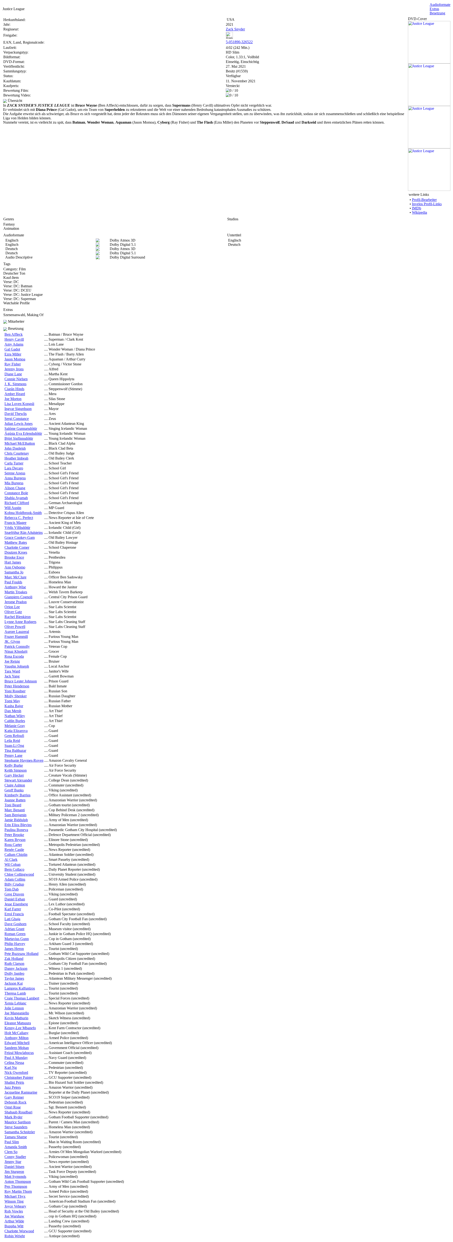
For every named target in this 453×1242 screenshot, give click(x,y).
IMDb (416, 208)
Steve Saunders (15, 1127)
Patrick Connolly (17, 646)
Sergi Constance (16, 419)
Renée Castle (14, 850)
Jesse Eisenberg (16, 904)
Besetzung (437, 13)
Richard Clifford (16, 503)
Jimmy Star (12, 1162)
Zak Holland (13, 959)
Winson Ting (14, 1201)
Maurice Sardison (17, 1122)
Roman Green (14, 934)
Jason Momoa (14, 359)
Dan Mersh (12, 711)
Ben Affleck (13, 334)
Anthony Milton (16, 1038)
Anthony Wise (15, 587)
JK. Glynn (12, 642)
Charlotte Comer (16, 547)
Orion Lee (12, 607)
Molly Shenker (15, 696)
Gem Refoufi (14, 736)
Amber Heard (14, 394)
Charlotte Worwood (19, 1231)
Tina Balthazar (15, 751)
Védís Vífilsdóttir (17, 528)
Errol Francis (14, 914)
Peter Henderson (16, 686)
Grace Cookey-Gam (19, 537)
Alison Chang (14, 488)
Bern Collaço (14, 869)
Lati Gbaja (12, 919)
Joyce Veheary (15, 1206)
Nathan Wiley (14, 716)
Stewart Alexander (18, 780)
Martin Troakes (15, 592)
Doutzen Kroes (15, 552)
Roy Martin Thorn (18, 1191)
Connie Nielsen (16, 379)
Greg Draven (14, 894)
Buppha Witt (13, 1226)
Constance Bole (16, 493)
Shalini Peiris (14, 1082)
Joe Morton (12, 399)
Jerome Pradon (15, 602)
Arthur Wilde (14, 1221)
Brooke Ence (14, 557)
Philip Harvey (14, 944)
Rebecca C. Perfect (18, 518)
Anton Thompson (17, 1181)
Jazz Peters (12, 1087)
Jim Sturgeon (14, 1172)
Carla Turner (13, 463)
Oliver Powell (14, 627)
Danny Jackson (15, 968)
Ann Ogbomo (14, 567)
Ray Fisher (12, 364)
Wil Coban (12, 864)
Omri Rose (12, 1107)
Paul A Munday (16, 1058)
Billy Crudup (14, 884)
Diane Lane (13, 374)
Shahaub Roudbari (18, 1112)
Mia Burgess (13, 483)
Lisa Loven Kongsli (19, 404)
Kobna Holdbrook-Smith (23, 513)
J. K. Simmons (15, 384)
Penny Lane (13, 755)
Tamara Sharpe (15, 1137)
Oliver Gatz (13, 612)
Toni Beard (12, 805)
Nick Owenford (16, 1073)
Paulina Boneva (16, 830)
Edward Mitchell (16, 1043)
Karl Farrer (12, 909)
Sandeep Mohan (16, 1048)
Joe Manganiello (16, 1013)
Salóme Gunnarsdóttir (20, 429)
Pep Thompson (15, 1186)
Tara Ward (12, 671)
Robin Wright (14, 1236)
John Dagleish (15, 448)
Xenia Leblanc (15, 1003)
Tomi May (12, 701)
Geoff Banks (14, 790)
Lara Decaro (13, 468)
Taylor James (14, 978)
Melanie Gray (14, 726)
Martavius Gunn (16, 939)
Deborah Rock (15, 1102)
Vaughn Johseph (16, 666)
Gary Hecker (14, 775)
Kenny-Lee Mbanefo (20, 1028)
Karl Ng (10, 1068)
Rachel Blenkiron (17, 617)
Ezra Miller (12, 354)
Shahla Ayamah (16, 498)
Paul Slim (11, 1142)
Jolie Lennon (14, 1008)
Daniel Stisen (14, 1167)
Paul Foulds (13, 582)
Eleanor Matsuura (17, 1023)
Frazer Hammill (16, 637)
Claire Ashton (14, 785)
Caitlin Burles (14, 721)
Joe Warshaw (14, 1216)
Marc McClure (15, 577)
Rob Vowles (13, 1211)
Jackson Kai (13, 983)
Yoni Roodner (14, 691)
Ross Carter (13, 845)
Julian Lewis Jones (18, 424)
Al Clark (10, 859)
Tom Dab (11, 889)
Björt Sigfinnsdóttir (18, 438)
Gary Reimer (14, 1097)
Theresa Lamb (15, 993)
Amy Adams (13, 344)
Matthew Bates (15, 542)
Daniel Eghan (14, 899)
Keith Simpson (15, 770)
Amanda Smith (15, 1147)
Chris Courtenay (16, 453)
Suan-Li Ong (14, 746)
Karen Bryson (14, 840)
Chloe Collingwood (19, 874)
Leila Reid (12, 741)
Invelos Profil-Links (427, 204)
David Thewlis (15, 414)
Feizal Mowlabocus (19, 1053)
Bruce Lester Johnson (20, 681)
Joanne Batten (14, 800)
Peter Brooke (14, 835)
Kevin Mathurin (16, 1018)
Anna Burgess (15, 478)
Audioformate (440, 5)
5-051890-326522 (239, 42)
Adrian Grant (14, 929)
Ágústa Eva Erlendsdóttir (23, 433)
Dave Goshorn (15, 924)
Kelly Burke (13, 765)
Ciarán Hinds (14, 389)
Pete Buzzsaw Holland (21, 954)
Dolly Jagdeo (14, 973)
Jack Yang (12, 676)
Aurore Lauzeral (16, 632)
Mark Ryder (13, 1117)
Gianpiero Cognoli (18, 597)
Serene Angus (14, 473)
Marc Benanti (14, 810)
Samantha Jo (13, 572)
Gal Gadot (12, 349)
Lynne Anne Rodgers (20, 622)
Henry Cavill (14, 339)
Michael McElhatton (19, 443)
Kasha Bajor (13, 706)
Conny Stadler (15, 1157)
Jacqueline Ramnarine (20, 1092)
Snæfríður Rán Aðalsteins (23, 533)
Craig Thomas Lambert (21, 998)
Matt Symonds (15, 1177)
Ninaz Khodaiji (15, 651)
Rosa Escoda (14, 656)
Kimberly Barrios (17, 795)
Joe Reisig (12, 661)
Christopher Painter (18, 1077)
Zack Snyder (235, 29)
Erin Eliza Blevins (18, 825)
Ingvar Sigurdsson (18, 409)
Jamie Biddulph (16, 820)
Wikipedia (419, 212)
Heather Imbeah (16, 458)
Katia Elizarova (16, 731)
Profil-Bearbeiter (424, 200)
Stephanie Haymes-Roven (23, 760)
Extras (434, 9)
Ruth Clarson (14, 964)
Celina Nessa (14, 1063)
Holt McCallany (16, 1033)
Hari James (12, 562)
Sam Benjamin (15, 815)
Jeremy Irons (14, 369)
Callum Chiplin (15, 855)
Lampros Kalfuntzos (19, 988)
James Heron (14, 949)
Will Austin (12, 508)
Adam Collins (14, 879)
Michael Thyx (14, 1196)
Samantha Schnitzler (19, 1132)
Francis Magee (15, 523)
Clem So (10, 1152)
